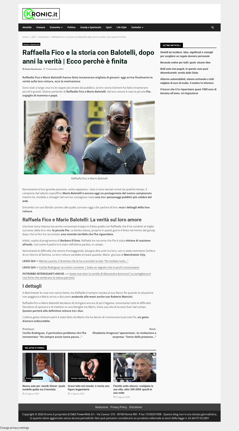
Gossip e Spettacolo (90, 27)
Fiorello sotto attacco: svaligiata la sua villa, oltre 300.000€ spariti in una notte (134, 367)
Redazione (101, 407)
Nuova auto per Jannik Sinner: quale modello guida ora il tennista (43, 367)
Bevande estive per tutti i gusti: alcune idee (185, 62)
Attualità (27, 27)
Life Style (121, 27)
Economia (55, 27)
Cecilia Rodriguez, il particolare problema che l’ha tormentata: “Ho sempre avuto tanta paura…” (54, 333)
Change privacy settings (14, 428)
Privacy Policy (118, 407)
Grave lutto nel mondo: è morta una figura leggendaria (89, 367)
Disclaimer (135, 407)
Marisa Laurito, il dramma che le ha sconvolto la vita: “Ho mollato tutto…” (83, 261)
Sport (109, 27)
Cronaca (40, 27)
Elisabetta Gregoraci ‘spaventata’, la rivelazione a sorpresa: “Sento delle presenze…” (124, 333)
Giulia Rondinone (33, 69)
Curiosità (136, 27)
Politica (71, 27)
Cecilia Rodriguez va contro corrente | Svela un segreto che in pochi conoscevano (89, 267)
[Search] (213, 27)
